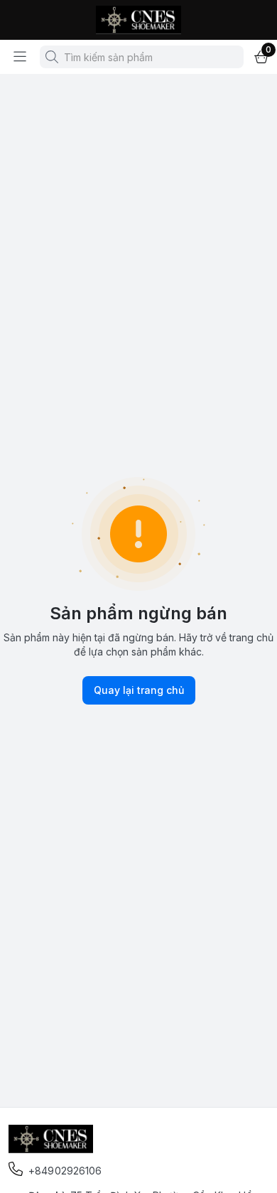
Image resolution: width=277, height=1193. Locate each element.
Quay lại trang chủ (139, 690)
